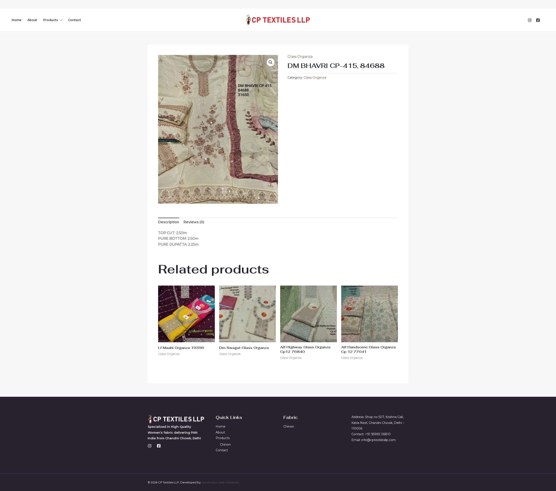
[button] (60, 20)
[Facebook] (538, 20)
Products (50, 20)
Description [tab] (168, 222)
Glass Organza (300, 57)
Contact (74, 20)
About (32, 20)
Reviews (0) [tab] (194, 222)
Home (16, 20)
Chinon (225, 444)
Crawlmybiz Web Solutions (220, 482)
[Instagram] (530, 20)
